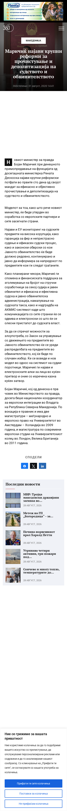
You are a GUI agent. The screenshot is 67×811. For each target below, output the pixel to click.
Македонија (33, 40)
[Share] (24, 466)
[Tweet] (33, 466)
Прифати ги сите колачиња (33, 783)
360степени (20, 85)
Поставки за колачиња (33, 793)
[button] (61, 28)
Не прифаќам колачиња (33, 803)
